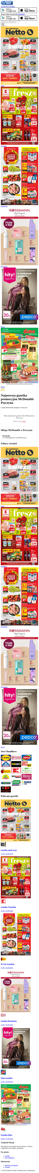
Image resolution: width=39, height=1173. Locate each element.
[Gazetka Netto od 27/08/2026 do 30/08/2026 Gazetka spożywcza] (16, 841)
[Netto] (19, 84)
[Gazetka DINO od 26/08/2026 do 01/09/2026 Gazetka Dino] (16, 1126)
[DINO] (19, 385)
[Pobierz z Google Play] (10, 12)
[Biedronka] (19, 204)
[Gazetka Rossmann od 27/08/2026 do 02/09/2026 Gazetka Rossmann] (16, 1012)
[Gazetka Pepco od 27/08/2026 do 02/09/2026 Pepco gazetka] (16, 1069)
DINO (3, 387)
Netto (2, 86)
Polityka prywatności (11, 1165)
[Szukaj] (3, 24)
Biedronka (21, 14)
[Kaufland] (19, 144)
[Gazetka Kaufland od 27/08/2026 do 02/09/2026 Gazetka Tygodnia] (16, 898)
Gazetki (3, 6)
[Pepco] (19, 325)
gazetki (23, 421)
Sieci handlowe (9, 1158)
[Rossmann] (19, 265)
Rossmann (4, 266)
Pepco (3, 327)
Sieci (7, 6)
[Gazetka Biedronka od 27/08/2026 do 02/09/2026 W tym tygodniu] (16, 955)
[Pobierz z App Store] (28, 12)
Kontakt (12, 6)
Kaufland (4, 146)
